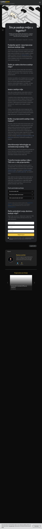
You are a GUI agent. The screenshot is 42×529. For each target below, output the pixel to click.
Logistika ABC (33, 246)
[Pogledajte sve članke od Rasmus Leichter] (10, 259)
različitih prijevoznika (21, 171)
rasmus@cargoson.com (11, 206)
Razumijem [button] (37, 526)
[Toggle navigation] (39, 2)
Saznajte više (11, 526)
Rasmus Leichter (12, 39)
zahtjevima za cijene (12, 170)
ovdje (3, 527)
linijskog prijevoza (25, 55)
